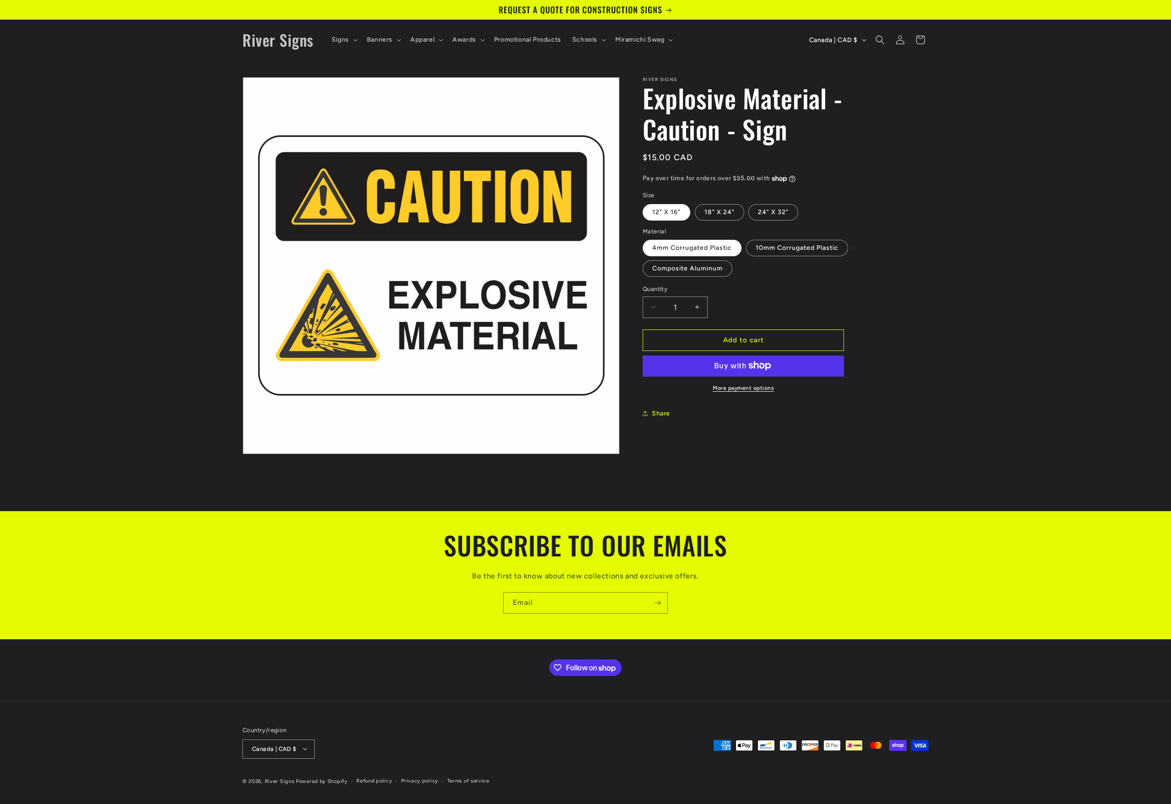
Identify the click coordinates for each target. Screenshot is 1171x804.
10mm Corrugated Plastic (797, 248)
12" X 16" (666, 212)
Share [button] (661, 413)
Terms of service (468, 780)
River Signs (280, 781)
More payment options (743, 387)
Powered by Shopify (322, 781)
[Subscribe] (657, 603)
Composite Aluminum (687, 268)
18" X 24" (719, 212)
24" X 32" (773, 212)
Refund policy (374, 780)
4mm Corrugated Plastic (692, 248)
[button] (343, 39)
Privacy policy (419, 780)
